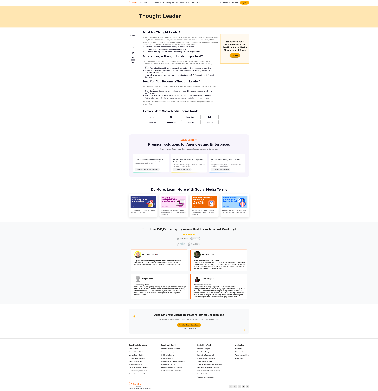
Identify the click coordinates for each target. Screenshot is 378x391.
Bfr (171, 117)
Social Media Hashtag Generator (171, 371)
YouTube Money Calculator (205, 377)
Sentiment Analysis (203, 349)
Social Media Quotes (167, 358)
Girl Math (190, 122)
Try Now (235, 55)
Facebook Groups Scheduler (138, 371)
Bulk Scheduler (133, 349)
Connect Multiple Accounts (205, 355)
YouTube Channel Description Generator (210, 364)
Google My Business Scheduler (138, 368)
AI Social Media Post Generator (170, 349)
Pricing (235, 3)
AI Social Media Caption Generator (171, 368)
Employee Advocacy (167, 352)
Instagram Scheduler (135, 361)
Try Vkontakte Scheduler (189, 325)
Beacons (209, 122)
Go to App (238, 349)
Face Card (190, 117)
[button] (145, 2)
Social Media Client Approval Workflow (173, 361)
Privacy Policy (239, 358)
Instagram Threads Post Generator (208, 371)
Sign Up (244, 3)
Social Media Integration (205, 352)
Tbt (209, 117)
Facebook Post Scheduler (137, 352)
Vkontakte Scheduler (135, 364)
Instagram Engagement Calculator (208, 368)
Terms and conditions (242, 355)
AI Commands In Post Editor (206, 358)
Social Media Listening (168, 364)
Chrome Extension (241, 352)
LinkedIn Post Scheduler (136, 355)
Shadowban (171, 122)
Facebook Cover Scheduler (137, 374)
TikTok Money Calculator (205, 361)
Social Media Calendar (168, 355)
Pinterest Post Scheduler (137, 358)
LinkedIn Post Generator (205, 374)
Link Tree (152, 122)
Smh (152, 117)
